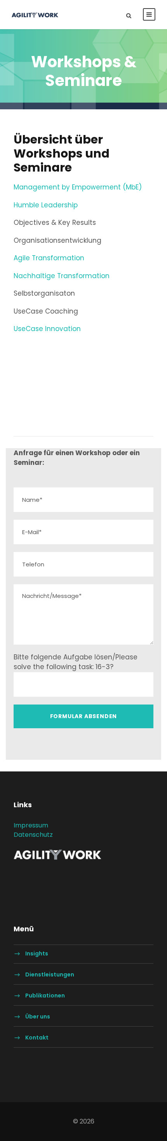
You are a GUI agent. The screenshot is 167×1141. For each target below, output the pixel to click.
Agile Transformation (49, 258)
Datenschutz (33, 834)
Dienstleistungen (49, 975)
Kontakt (37, 1038)
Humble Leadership (46, 205)
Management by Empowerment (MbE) (78, 187)
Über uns (37, 1017)
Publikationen (45, 996)
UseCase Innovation (47, 328)
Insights (36, 954)
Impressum (31, 825)
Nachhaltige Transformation (62, 275)
